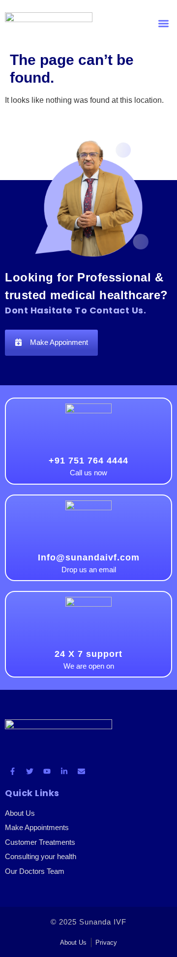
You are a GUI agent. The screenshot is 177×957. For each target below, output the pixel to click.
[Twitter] (29, 771)
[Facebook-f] (12, 771)
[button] (164, 23)
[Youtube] (46, 771)
